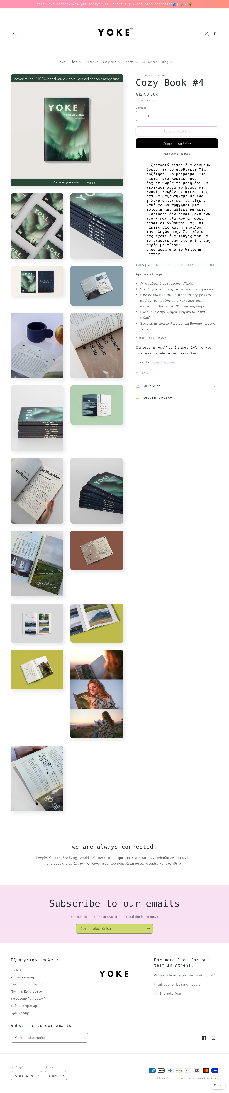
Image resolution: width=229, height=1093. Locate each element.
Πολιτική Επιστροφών (27, 991)
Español (54, 1076)
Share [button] (144, 372)
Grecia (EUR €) (24, 1076)
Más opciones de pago (177, 153)
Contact (16, 970)
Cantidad (141, 108)
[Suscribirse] (148, 929)
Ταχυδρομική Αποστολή (28, 998)
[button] (15, 34)
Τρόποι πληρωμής (24, 1006)
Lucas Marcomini (164, 362)
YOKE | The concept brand (180, 1078)
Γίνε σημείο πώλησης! (27, 984)
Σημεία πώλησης (23, 977)
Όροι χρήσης (20, 1013)
